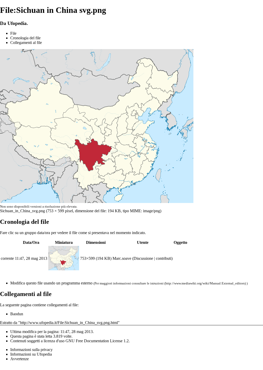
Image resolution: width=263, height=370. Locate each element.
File (13, 33)
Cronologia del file (25, 38)
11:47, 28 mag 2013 (31, 258)
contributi (163, 258)
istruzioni (157, 283)
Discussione (143, 258)
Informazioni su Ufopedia (31, 354)
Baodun (16, 314)
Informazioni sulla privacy (31, 349)
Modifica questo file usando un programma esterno (51, 283)
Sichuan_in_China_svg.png (22, 211)
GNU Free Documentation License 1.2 (97, 341)
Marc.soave (121, 258)
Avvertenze (19, 359)
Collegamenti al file (26, 42)
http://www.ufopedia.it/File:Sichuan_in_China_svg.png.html (69, 322)
